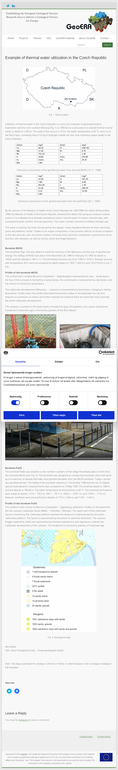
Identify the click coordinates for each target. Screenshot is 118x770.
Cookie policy (86, 736)
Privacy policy (104, 736)
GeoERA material (65, 38)
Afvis (21, 415)
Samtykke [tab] (20, 361)
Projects (23, 38)
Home (11, 38)
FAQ (49, 38)
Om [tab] (97, 361)
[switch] (44, 402)
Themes (37, 38)
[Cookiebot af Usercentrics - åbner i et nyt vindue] (101, 353)
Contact (104, 38)
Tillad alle (96, 415)
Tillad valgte (59, 415)
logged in (23, 720)
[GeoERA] (89, 13)
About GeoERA (87, 38)
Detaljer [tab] (59, 361)
